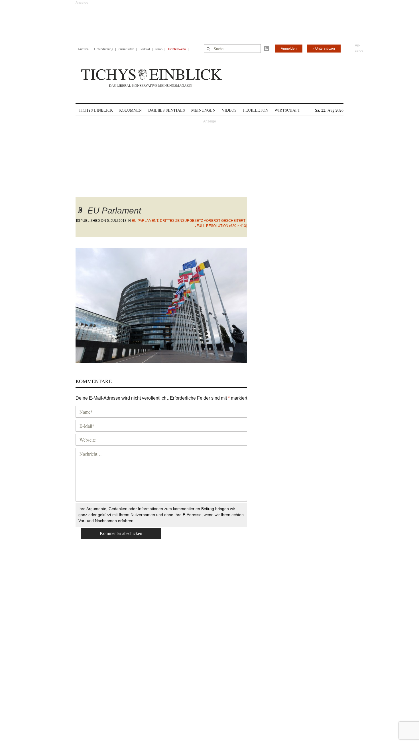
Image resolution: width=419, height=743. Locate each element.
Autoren (83, 49)
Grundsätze (126, 49)
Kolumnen (130, 110)
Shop (158, 49)
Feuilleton (255, 110)
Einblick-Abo (177, 49)
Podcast (144, 49)
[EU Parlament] (161, 305)
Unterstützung (103, 49)
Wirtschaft (287, 110)
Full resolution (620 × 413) (222, 226)
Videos (229, 110)
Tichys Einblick (96, 110)
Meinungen (203, 110)
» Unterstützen (323, 49)
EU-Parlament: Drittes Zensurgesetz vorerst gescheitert (188, 221)
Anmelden (289, 49)
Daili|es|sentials (166, 110)
